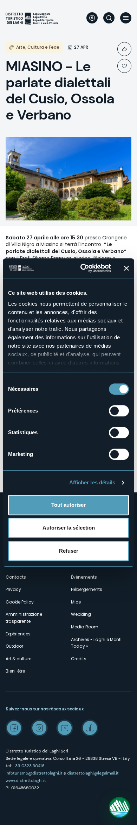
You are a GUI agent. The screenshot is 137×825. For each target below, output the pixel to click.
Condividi (124, 49)
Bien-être (15, 671)
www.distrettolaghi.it (26, 780)
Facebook (14, 728)
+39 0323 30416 (29, 766)
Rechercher (109, 17)
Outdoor (14, 646)
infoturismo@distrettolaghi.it (34, 773)
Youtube (64, 728)
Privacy (13, 589)
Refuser (68, 551)
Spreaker (89, 728)
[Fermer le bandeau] (126, 268)
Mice (76, 602)
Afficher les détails (92, 482)
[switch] (119, 410)
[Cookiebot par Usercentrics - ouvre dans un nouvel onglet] (83, 268)
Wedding (81, 614)
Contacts (16, 577)
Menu (125, 17)
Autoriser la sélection (69, 528)
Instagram (39, 728)
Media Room (84, 627)
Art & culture (18, 659)
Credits (78, 659)
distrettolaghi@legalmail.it (93, 773)
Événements (84, 577)
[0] (124, 66)
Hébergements (86, 589)
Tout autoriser (68, 505)
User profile (92, 17)
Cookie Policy (20, 602)
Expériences (18, 634)
